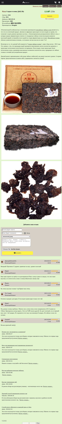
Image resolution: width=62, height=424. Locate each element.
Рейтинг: (52, 6)
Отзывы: (45, 6)
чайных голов (47, 30)
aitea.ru (27, 2)
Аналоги (49, 16)
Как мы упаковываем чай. (9, 382)
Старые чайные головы (34, 44)
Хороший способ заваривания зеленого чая (14, 393)
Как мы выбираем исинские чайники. (13, 370)
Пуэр (4, 11)
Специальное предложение (10, 359)
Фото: (59, 6)
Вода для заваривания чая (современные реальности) (17, 345)
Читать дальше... (23, 338)
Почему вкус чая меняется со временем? (13, 332)
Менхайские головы (54, 38)
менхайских (39, 30)
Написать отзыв (37, 6)
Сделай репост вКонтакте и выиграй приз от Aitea (16, 407)
